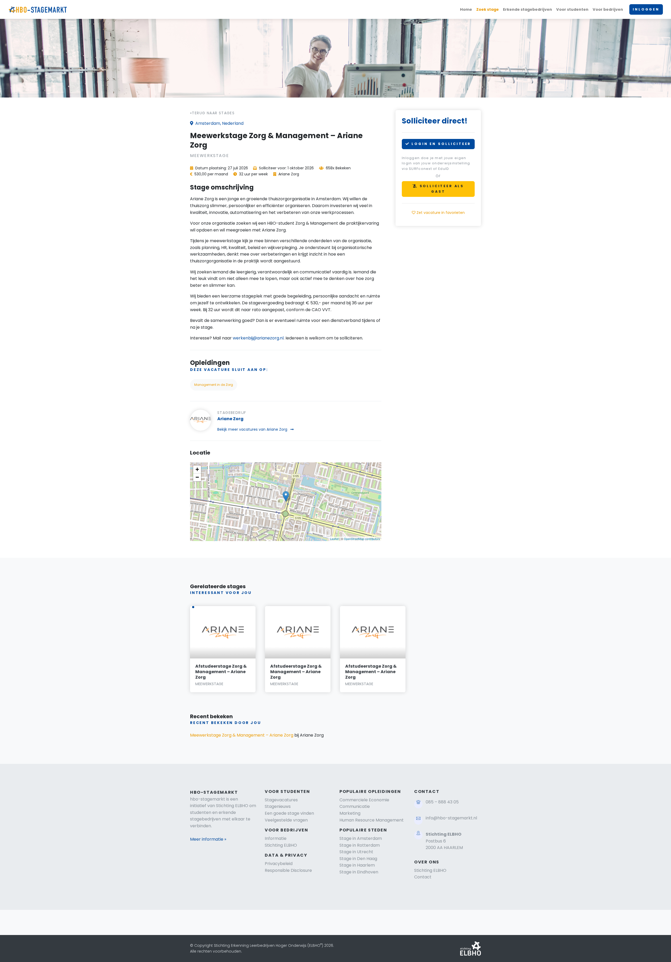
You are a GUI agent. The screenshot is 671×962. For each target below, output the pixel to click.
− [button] (197, 477)
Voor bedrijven (608, 9)
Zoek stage (487, 9)
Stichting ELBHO (281, 845)
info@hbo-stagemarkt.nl (451, 818)
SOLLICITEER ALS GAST (441, 188)
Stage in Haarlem (357, 865)
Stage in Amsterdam (360, 838)
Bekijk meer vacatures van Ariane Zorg (252, 429)
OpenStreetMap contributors (362, 539)
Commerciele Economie (364, 800)
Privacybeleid (279, 864)
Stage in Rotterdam (359, 845)
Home (466, 9)
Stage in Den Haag (358, 859)
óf (438, 176)
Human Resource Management (371, 820)
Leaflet (334, 539)
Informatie (275, 838)
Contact (422, 877)
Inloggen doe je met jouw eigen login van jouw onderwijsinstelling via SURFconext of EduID (436, 163)
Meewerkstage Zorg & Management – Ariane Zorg (241, 735)
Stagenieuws (278, 806)
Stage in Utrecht (356, 852)
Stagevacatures (281, 800)
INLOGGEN (646, 9)
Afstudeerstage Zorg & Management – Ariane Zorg (221, 671)
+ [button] (197, 469)
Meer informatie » (208, 839)
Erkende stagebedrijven (527, 9)
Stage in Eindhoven (358, 872)
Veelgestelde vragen (286, 820)
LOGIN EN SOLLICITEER (440, 144)
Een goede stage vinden (289, 813)
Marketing (349, 813)
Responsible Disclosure (288, 870)
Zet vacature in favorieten (440, 212)
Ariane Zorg (230, 419)
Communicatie (354, 806)
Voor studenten (572, 9)
